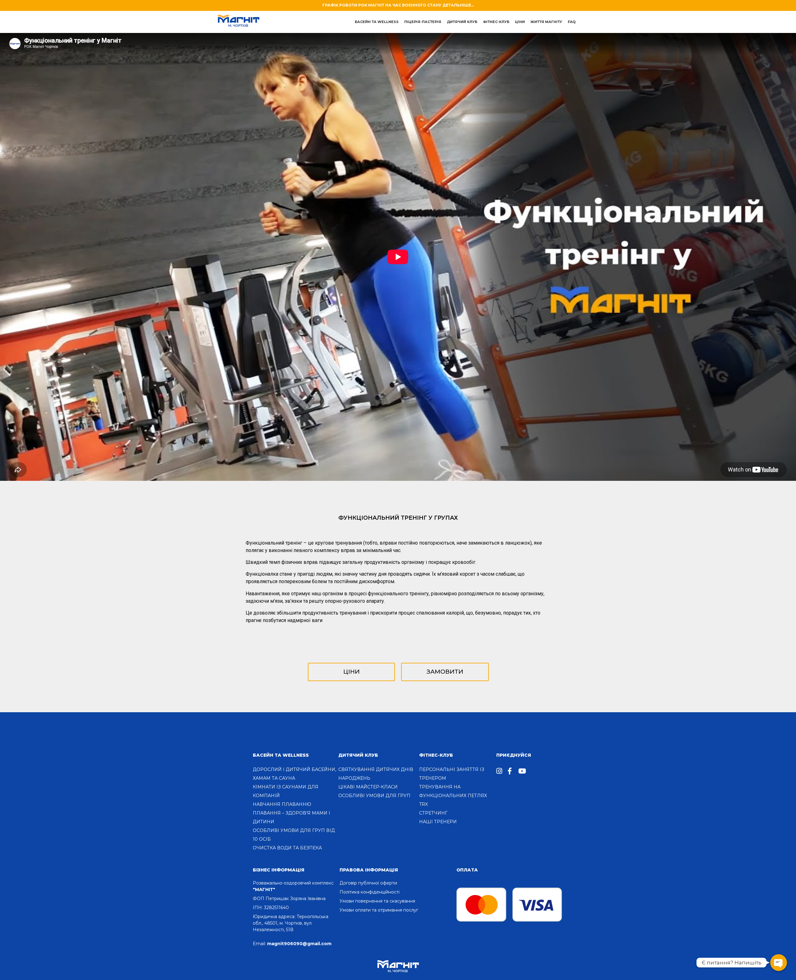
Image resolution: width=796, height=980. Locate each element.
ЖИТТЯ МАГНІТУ (546, 22)
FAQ (572, 22)
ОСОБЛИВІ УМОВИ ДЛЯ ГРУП (374, 795)
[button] (351, 672)
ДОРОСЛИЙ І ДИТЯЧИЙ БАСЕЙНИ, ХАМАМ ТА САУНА (294, 774)
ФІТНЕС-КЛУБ (436, 755)
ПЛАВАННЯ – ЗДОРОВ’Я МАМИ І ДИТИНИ (291, 817)
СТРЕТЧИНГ (433, 813)
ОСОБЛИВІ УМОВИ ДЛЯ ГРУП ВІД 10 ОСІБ (294, 835)
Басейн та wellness (377, 22)
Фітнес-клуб (496, 22)
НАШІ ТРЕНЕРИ (438, 821)
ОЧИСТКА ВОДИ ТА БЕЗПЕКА (287, 848)
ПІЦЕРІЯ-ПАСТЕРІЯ (422, 22)
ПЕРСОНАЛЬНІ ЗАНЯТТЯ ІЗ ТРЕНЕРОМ (451, 774)
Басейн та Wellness (281, 755)
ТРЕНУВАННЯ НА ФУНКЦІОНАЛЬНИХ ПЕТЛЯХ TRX (453, 795)
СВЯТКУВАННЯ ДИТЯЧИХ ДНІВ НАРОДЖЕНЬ (375, 774)
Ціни (520, 22)
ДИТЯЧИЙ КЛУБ (462, 22)
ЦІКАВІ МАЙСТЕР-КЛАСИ (368, 787)
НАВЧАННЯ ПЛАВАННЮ (282, 804)
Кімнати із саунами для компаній (285, 791)
